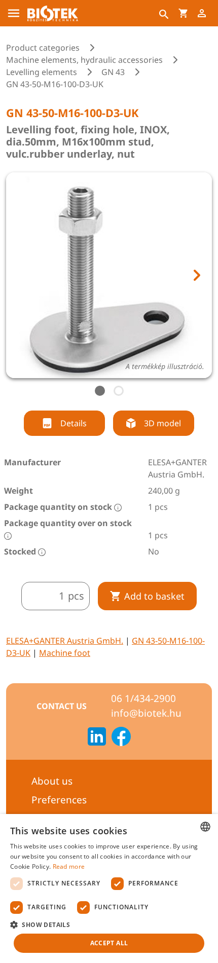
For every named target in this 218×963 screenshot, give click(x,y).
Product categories (43, 47)
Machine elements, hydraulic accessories (84, 59)
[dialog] (109, 888)
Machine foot (64, 652)
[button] (109, 924)
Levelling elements (41, 72)
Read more (69, 866)
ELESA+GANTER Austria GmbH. (64, 640)
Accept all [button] (109, 943)
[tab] (100, 390)
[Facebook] (121, 738)
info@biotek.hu (146, 713)
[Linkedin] (97, 738)
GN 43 (113, 72)
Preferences (59, 799)
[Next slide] (196, 275)
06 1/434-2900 (143, 698)
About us (51, 781)
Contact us (62, 706)
